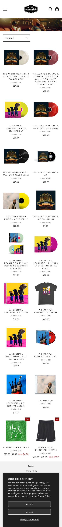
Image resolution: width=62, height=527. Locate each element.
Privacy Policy (44, 496)
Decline (29, 511)
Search (31, 466)
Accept (29, 504)
